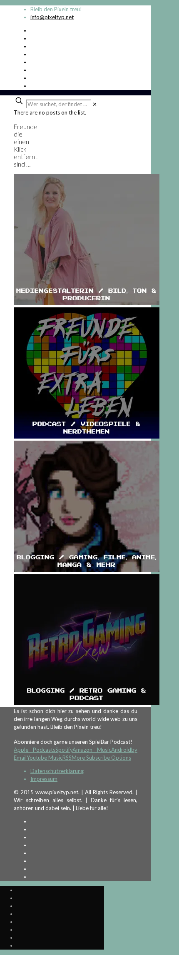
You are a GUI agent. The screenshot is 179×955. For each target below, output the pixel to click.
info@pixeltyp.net (52, 17)
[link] (94, 104)
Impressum (43, 778)
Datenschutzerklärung (57, 771)
